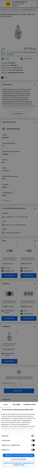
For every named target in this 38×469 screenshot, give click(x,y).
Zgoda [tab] (5, 404)
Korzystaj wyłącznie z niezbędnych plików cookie (18, 464)
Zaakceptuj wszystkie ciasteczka (19, 455)
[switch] (33, 440)
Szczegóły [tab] (16, 404)
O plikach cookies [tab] (29, 404)
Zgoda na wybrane (18, 459)
